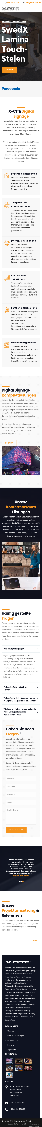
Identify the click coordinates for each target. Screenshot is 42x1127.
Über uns (11, 1031)
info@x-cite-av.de (33, 2)
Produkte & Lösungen (16, 1035)
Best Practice (13, 1040)
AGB (24, 1124)
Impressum (12, 1049)
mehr (34, 941)
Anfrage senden (16, 830)
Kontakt (9, 443)
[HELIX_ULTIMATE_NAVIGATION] (39, 8)
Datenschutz (13, 1124)
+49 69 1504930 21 (14, 2)
